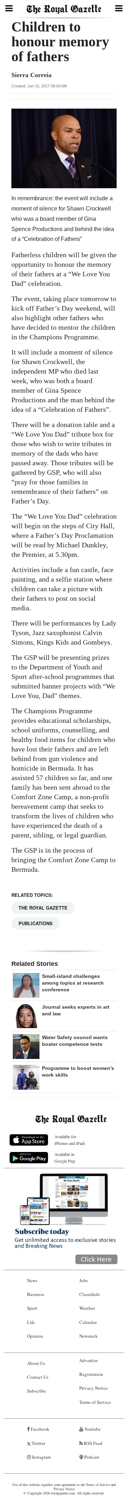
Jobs (83, 1280)
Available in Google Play (64, 1157)
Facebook (39, 1429)
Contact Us (37, 1377)
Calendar (88, 1322)
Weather (87, 1308)
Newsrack (88, 1336)
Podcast (91, 1457)
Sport (32, 1308)
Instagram (41, 1457)
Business (35, 1294)
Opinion (35, 1336)
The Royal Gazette (43, 907)
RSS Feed (92, 1443)
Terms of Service (95, 1402)
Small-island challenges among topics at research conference (73, 982)
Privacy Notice (93, 1388)
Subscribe (36, 1391)
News (32, 1280)
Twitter (38, 1443)
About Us (36, 1363)
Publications (35, 923)
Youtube (92, 1429)
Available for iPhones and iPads (69, 1140)
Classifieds (89, 1294)
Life (31, 1322)
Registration (91, 1374)
